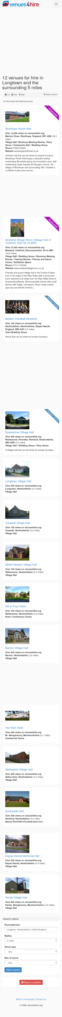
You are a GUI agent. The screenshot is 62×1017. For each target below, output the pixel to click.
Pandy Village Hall (16, 897)
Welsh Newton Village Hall (21, 564)
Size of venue (11, 957)
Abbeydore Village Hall (19, 769)
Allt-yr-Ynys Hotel (15, 606)
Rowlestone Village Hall (19, 432)
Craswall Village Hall (17, 523)
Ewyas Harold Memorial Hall (22, 856)
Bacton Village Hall (16, 648)
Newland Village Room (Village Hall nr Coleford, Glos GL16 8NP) (28, 241)
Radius (8, 935)
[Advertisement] (31, 41)
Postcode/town (12, 924)
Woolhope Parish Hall (18, 128)
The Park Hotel (14, 728)
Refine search (51, 94)
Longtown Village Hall (18, 481)
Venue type (10, 946)
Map (23, 94)
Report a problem (32, 982)
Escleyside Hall (14, 811)
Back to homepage (25, 999)
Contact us (41, 999)
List (8, 94)
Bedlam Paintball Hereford (21, 319)
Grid (15, 94)
